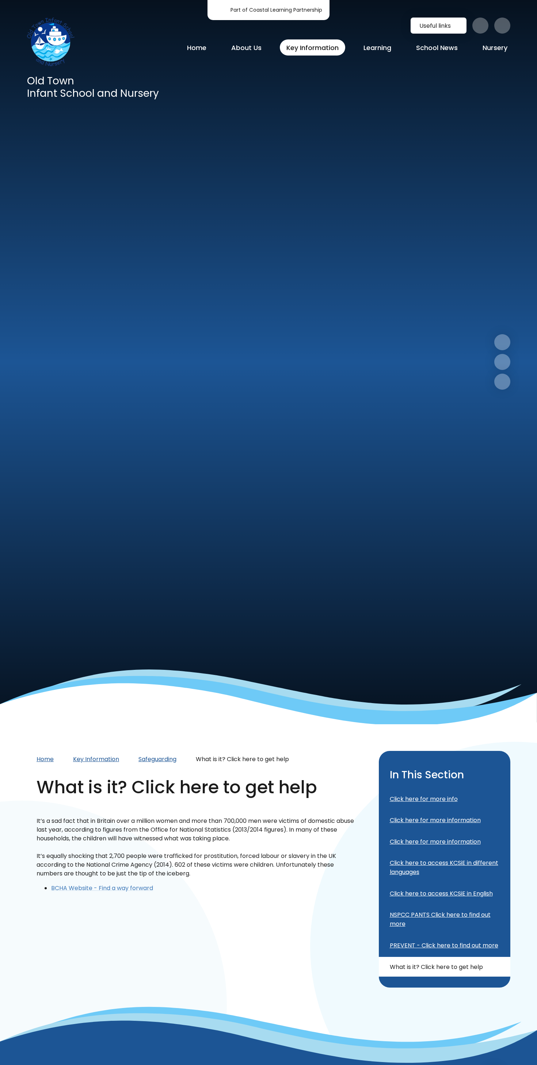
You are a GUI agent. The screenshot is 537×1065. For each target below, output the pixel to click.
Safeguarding (157, 759)
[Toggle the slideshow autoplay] (502, 382)
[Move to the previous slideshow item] (502, 362)
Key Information (96, 759)
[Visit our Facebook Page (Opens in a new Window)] (480, 26)
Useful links (435, 26)
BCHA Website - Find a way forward (102, 888)
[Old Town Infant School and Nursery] (51, 42)
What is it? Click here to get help (242, 759)
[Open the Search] (502, 26)
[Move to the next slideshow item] (502, 342)
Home (45, 759)
